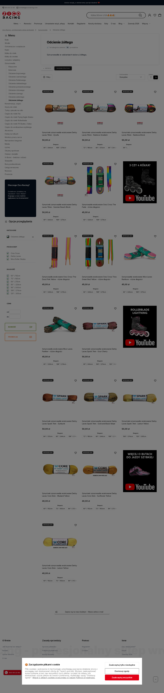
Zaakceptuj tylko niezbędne (122, 665)
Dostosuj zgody (122, 671)
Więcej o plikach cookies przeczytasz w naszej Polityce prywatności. (63, 677)
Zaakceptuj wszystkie (122, 677)
